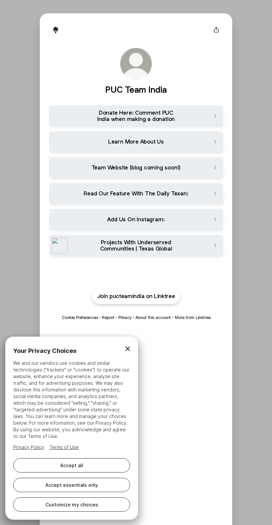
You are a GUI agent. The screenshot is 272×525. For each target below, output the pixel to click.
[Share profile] (216, 30)
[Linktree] (55, 30)
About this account (153, 317)
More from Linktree (193, 317)
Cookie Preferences (80, 317)
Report (108, 317)
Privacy (124, 317)
